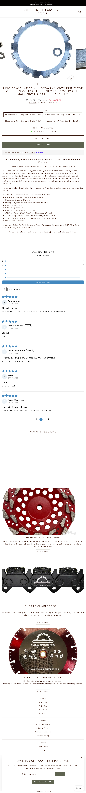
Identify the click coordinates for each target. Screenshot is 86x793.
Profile (43, 750)
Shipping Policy (43, 724)
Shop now (43, 551)
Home (43, 699)
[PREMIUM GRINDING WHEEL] (43, 511)
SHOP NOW (43, 622)
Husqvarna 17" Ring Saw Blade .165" (23, 121)
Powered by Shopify (43, 791)
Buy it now (43, 145)
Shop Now (43, 691)
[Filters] (4, 289)
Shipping (33, 103)
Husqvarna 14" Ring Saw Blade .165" (23, 114)
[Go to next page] (49, 419)
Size (43, 110)
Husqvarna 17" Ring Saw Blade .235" (63, 121)
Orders (43, 743)
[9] (43, 651)
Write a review (43, 282)
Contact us (43, 714)
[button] (43, 261)
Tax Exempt (43, 746)
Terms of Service (43, 732)
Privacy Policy (43, 728)
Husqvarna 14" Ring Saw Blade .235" (63, 114)
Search (43, 721)
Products (43, 702)
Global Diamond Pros (43, 12)
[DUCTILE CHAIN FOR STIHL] (43, 580)
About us (43, 710)
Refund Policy (43, 736)
